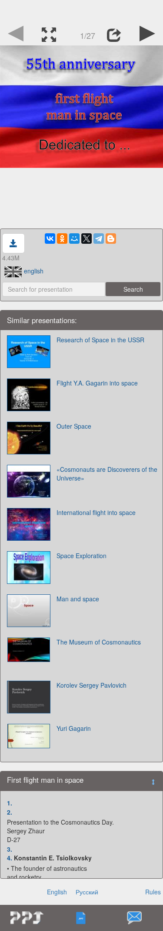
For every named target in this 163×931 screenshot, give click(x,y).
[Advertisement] (81, 11)
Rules (153, 891)
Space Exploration (81, 555)
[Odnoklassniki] (62, 238)
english (33, 270)
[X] (86, 238)
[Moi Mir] (74, 238)
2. (9, 812)
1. (9, 802)
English (57, 891)
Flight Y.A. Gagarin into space (97, 383)
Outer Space (74, 426)
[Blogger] (111, 238)
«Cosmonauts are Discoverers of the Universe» (107, 473)
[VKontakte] (50, 238)
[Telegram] (98, 238)
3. (9, 849)
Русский (87, 891)
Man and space (78, 598)
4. (9, 857)
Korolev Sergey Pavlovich (91, 685)
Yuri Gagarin (74, 728)
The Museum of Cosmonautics (99, 642)
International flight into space (96, 512)
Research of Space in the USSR (100, 339)
